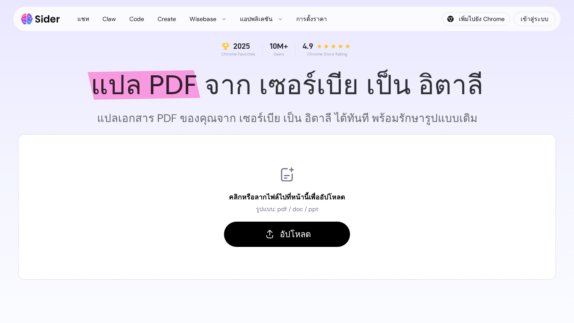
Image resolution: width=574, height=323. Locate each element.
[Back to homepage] (41, 19)
